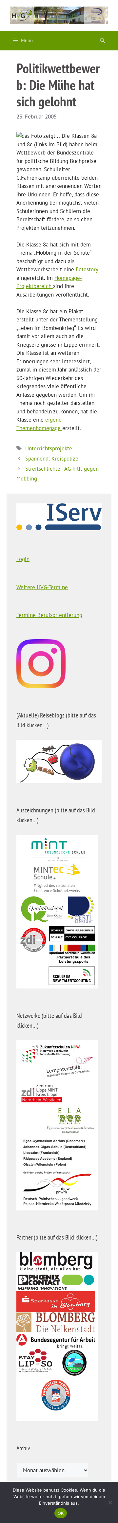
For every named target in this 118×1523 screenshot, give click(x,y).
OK (61, 1513)
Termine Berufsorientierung (49, 615)
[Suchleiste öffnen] (102, 40)
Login (23, 559)
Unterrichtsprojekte (48, 448)
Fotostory (87, 269)
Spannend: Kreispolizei (52, 458)
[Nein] (110, 1502)
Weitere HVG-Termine (42, 587)
